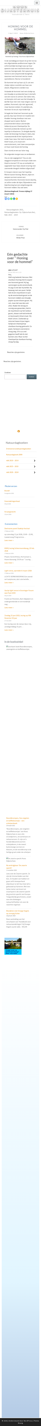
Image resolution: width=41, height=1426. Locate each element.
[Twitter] (8, 199)
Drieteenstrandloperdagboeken (18, 449)
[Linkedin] (14, 199)
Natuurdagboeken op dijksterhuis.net (19, 212)
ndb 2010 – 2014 (12, 460)
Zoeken (7, 372)
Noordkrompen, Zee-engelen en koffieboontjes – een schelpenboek (17, 820)
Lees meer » (9, 540)
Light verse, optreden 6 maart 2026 (18, 570)
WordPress (28, 1421)
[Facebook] (6, 199)
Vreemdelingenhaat (12, 501)
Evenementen (11, 524)
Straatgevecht (10, 512)
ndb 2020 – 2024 (12, 472)
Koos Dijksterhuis (27, 33)
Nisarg (20, 1423)
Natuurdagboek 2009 (14, 454)
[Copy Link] (17, 199)
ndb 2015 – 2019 (12, 466)
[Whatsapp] (11, 199)
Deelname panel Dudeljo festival (17, 528)
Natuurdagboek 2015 (14, 209)
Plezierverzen (11, 486)
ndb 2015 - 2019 (11, 215)
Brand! (7, 491)
